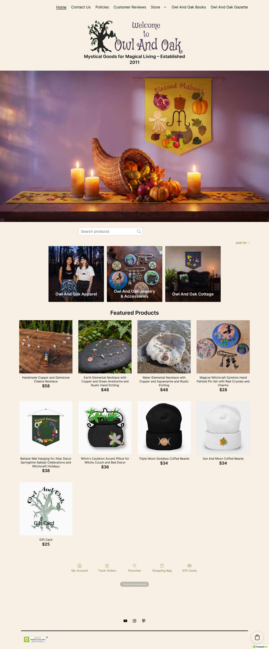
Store (155, 7)
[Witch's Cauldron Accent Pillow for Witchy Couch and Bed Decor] (105, 427)
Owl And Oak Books (189, 7)
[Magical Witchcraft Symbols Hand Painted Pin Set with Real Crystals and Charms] (223, 346)
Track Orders (107, 570)
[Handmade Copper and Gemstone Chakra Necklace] (45, 346)
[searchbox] (111, 231)
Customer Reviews (130, 7)
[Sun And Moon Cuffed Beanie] (223, 427)
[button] (257, 637)
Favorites (134, 570)
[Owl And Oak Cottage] (193, 266)
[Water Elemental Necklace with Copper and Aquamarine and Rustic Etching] (164, 346)
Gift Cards (189, 570)
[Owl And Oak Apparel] (76, 266)
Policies (102, 7)
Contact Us (81, 7)
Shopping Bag (162, 570)
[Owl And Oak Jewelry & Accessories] (134, 266)
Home (61, 7)
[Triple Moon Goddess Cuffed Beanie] (164, 427)
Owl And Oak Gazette (229, 7)
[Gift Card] (45, 508)
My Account (79, 570)
